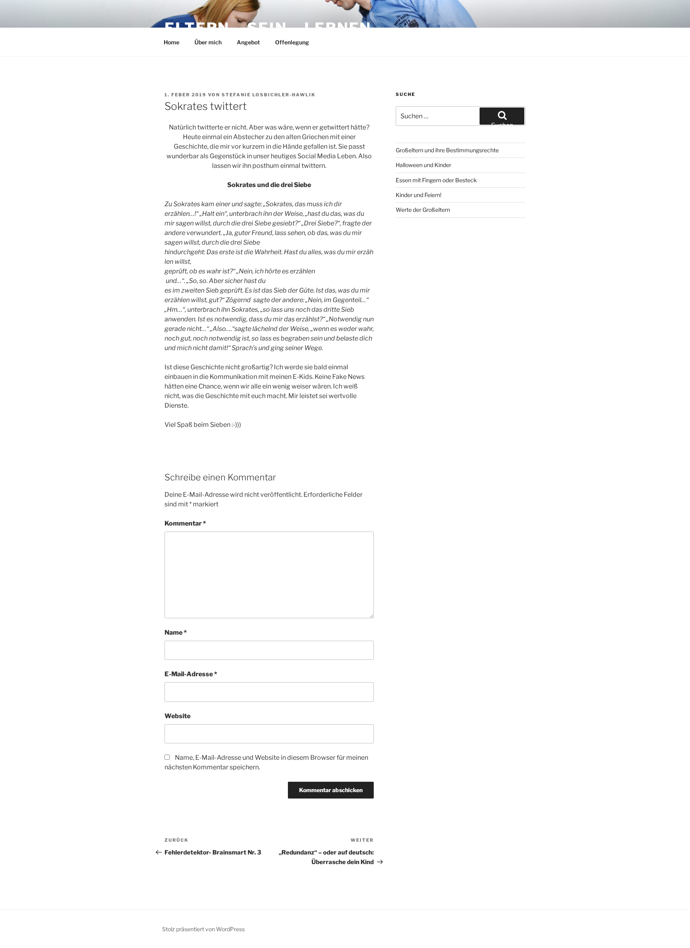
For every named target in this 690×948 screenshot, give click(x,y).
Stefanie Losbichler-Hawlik (268, 95)
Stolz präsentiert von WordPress (203, 929)
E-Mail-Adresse (191, 674)
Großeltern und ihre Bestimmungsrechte (447, 150)
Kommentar (185, 523)
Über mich (208, 42)
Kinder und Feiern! (418, 194)
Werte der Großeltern (423, 209)
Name (176, 632)
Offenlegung (292, 42)
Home (171, 42)
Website (177, 716)
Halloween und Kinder (423, 164)
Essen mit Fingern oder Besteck (436, 180)
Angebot (248, 42)
